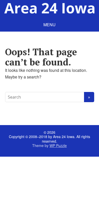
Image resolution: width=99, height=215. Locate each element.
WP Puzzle (58, 145)
